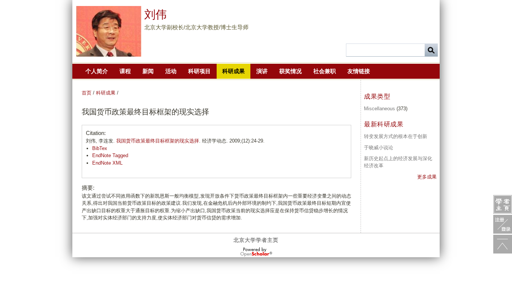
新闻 (148, 71)
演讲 (262, 71)
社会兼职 (324, 71)
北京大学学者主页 (256, 240)
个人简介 (96, 71)
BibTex (99, 148)
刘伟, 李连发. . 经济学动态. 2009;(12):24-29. (175, 141)
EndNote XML (107, 163)
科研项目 (199, 71)
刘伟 (155, 14)
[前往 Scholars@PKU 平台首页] (502, 204)
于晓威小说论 (378, 147)
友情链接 (358, 71)
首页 (86, 93)
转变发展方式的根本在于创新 (395, 136)
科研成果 (233, 71)
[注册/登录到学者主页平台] (502, 224)
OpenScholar (256, 252)
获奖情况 (290, 71)
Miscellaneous (379, 108)
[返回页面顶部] (502, 244)
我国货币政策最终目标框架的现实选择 (157, 141)
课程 (125, 71)
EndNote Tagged (110, 155)
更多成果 (427, 177)
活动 (171, 71)
